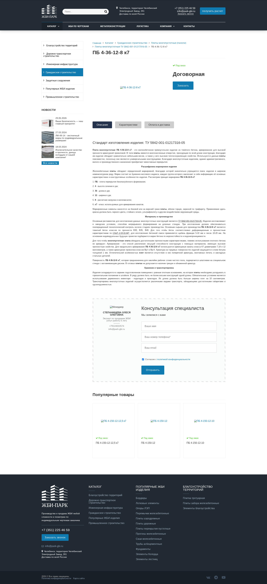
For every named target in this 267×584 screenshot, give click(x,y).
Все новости (50, 163)
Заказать (183, 85)
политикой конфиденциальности (173, 359)
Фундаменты (143, 549)
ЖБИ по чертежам (78, 26)
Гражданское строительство (61, 72)
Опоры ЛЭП (143, 508)
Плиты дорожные (146, 523)
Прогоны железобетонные (151, 534)
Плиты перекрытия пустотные (153, 529)
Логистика (143, 26)
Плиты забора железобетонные (201, 503)
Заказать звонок (186, 14)
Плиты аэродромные (148, 518)
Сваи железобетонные (149, 539)
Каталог (51, 26)
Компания (166, 26)
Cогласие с (167, 359)
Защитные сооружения (58, 80)
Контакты (189, 26)
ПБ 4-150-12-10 (195, 443)
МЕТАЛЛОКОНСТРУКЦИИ (112, 26)
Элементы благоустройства (199, 508)
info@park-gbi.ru (186, 11)
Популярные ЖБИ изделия (60, 89)
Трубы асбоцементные (149, 544)
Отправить (153, 370)
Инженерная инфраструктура (62, 64)
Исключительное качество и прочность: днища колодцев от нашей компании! (68, 154)
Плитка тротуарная (194, 498)
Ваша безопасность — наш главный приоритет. (69, 122)
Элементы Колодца (147, 554)
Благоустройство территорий (61, 45)
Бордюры (141, 498)
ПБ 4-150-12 (148, 443)
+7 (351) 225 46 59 (185, 8)
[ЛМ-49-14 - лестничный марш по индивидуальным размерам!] (48, 143)
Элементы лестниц (147, 559)
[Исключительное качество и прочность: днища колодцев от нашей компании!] (48, 157)
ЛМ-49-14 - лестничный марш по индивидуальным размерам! (68, 138)
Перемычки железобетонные (152, 513)
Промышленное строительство (62, 97)
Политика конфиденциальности (56, 578)
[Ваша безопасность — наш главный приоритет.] (48, 128)
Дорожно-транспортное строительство (57, 54)
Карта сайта (79, 578)
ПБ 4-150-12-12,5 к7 (107, 443)
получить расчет (212, 11)
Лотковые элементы (147, 503)
